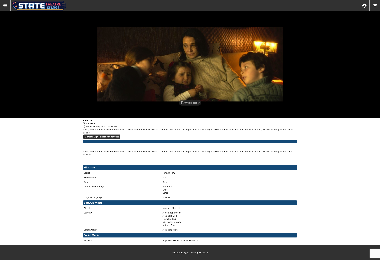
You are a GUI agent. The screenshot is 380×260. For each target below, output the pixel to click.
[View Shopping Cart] (374, 5)
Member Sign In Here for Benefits (102, 136)
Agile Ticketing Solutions (196, 252)
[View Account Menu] (364, 5)
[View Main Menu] (5, 5)
